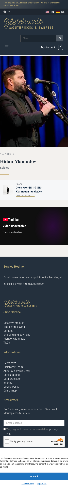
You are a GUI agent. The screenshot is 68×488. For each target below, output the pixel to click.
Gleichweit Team (13, 367)
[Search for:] (38, 38)
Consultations (11, 374)
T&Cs (6, 342)
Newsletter (9, 363)
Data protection (12, 378)
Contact (8, 330)
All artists (7, 154)
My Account (48, 47)
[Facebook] (4, 12)
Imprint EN (42, 484)
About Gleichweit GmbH (17, 370)
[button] (6, 47)
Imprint (7, 382)
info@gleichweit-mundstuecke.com (23, 283)
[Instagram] (9, 12)
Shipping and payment (16, 334)
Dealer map (10, 390)
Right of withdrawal (14, 338)
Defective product (13, 322)
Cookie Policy (28, 484)
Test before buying (14, 326)
